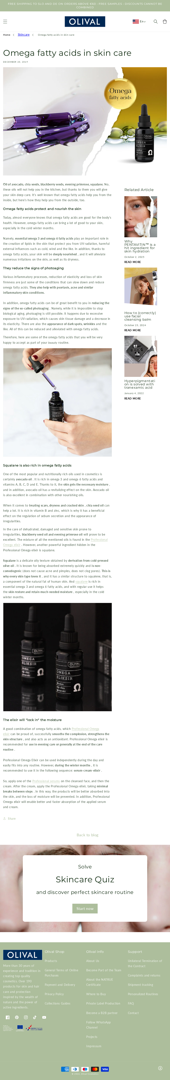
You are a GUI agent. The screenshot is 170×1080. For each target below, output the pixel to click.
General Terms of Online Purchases (61, 972)
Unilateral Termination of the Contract (145, 963)
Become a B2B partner (102, 1013)
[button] (5, 21)
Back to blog (87, 835)
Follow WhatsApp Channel (98, 1024)
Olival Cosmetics (89, 1074)
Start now (85, 908)
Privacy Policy (54, 994)
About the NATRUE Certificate (99, 982)
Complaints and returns (144, 975)
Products (51, 961)
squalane (81, 581)
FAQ (131, 1003)
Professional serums (46, 781)
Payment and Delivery (60, 984)
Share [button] (12, 818)
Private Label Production (103, 1003)
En (141, 21)
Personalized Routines (143, 994)
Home (6, 34)
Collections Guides (57, 1003)
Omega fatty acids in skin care (56, 34)
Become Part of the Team (103, 970)
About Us (92, 961)
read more (132, 262)
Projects (91, 1037)
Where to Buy (96, 994)
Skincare (24, 34)
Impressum (93, 1046)
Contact (133, 1013)
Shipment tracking (140, 984)
